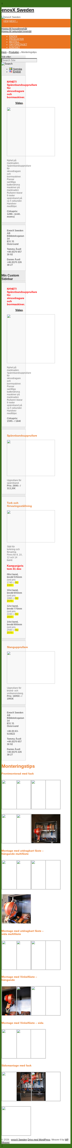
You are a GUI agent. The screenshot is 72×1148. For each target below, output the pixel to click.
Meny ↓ (13, 21)
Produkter (16, 39)
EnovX (13, 36)
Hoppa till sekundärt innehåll (16, 31)
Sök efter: (6, 57)
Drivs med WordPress (39, 1139)
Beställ (14, 41)
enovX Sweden (18, 10)
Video (19, 103)
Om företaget (18, 44)
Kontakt (14, 47)
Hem (6, 21)
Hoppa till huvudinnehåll (14, 28)
